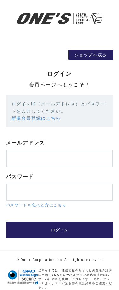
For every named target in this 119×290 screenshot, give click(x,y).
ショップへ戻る (91, 55)
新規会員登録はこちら (36, 118)
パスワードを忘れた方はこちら (36, 205)
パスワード (20, 176)
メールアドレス (25, 143)
